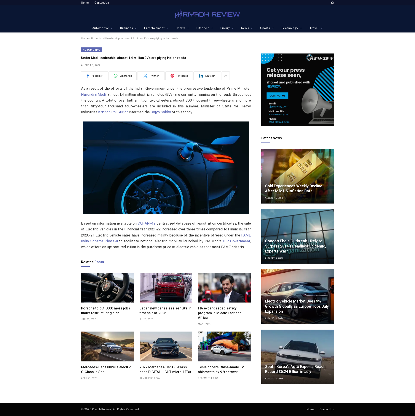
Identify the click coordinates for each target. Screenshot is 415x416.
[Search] (332, 2)
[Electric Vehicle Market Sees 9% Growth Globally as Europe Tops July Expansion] (297, 296)
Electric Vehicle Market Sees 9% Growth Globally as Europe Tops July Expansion (297, 306)
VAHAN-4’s (146, 223)
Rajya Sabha (161, 112)
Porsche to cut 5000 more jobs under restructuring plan (105, 310)
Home (85, 2)
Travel (314, 28)
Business (126, 28)
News (245, 28)
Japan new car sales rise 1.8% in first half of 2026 (165, 310)
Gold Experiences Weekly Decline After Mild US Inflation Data (293, 188)
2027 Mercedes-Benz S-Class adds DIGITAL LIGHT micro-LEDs (165, 369)
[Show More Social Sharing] (226, 75)
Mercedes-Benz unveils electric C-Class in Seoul (106, 369)
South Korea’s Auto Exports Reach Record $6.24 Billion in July (295, 369)
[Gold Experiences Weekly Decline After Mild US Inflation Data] (297, 176)
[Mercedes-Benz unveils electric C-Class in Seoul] (107, 346)
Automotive (100, 28)
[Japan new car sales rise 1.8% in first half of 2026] (166, 288)
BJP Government (236, 241)
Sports (265, 28)
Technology (289, 28)
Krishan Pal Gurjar (113, 112)
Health (180, 28)
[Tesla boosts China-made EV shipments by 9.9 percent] (224, 346)
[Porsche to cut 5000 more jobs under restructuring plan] (107, 288)
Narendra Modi (93, 94)
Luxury (225, 28)
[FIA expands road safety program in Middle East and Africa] (224, 288)
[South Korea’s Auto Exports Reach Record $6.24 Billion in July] (297, 357)
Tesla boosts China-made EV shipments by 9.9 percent (221, 369)
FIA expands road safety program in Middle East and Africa (219, 313)
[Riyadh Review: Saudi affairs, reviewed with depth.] (207, 14)
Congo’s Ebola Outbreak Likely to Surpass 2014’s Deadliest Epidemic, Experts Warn (295, 246)
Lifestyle (202, 28)
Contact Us (101, 2)
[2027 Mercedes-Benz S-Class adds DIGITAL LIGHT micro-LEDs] (166, 346)
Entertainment (154, 28)
